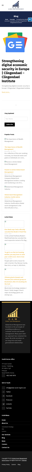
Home (4, 420)
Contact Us (5, 447)
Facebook (9, 396)
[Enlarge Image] (16, 42)
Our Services (6, 434)
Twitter (8, 392)
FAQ (3, 429)
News (3, 441)
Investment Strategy (7, 427)
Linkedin (9, 404)
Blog (3, 438)
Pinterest (9, 400)
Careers (4, 431)
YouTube (9, 408)
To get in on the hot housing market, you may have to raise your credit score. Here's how (15, 254)
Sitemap (24, 460)
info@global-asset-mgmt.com (16, 388)
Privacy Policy (6, 464)
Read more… (6, 92)
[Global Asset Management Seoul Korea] (16, 5)
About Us (5, 423)
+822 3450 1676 (11, 375)
